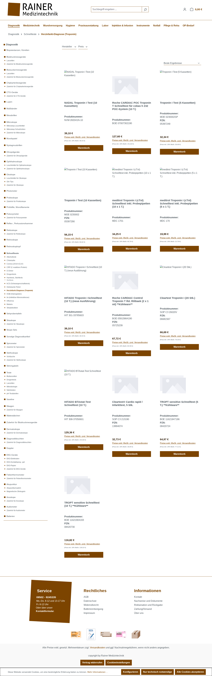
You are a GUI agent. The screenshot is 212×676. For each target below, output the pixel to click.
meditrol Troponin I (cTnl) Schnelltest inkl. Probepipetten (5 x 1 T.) (179, 203)
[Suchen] (145, 9)
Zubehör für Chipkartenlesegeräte (20, 87)
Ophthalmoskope (14, 161)
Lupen (9, 102)
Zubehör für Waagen (15, 410)
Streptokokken (12, 308)
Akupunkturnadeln (14, 488)
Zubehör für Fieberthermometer (19, 478)
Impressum (89, 613)
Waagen (10, 406)
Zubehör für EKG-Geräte (16, 469)
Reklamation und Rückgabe (148, 605)
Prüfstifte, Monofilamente (17, 207)
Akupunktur (11, 484)
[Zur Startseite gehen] (33, 9)
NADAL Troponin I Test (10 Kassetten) (80, 104)
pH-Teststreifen (12, 394)
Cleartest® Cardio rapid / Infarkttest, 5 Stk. (127, 403)
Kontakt (138, 597)
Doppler (10, 448)
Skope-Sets (11, 330)
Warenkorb (84, 148)
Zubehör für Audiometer (16, 510)
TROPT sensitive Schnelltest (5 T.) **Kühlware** (179, 403)
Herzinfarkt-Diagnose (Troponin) (20, 290)
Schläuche (11, 357)
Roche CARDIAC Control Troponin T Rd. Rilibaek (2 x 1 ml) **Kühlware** (130, 301)
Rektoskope (11, 230)
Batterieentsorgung (93, 609)
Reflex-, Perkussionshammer (19, 223)
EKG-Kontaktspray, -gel (16, 462)
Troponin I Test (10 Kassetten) (82, 200)
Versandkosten (97, 647)
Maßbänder (11, 108)
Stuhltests (10, 280)
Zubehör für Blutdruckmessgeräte (20, 64)
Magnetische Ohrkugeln (16, 491)
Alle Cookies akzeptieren (190, 672)
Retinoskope (12, 240)
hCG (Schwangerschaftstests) (18, 284)
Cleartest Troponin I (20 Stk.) (177, 298)
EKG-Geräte (12, 455)
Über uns (138, 613)
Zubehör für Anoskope (15, 501)
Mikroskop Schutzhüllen (16, 129)
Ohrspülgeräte (13, 152)
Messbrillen (11, 115)
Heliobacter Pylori (14, 287)
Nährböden (11, 390)
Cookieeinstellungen (118, 662)
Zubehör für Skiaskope (15, 324)
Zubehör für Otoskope (15, 185)
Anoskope (11, 497)
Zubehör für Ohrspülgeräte (17, 156)
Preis (81, 46)
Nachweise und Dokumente (148, 601)
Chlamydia (11, 260)
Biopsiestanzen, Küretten (17, 50)
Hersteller (67, 46)
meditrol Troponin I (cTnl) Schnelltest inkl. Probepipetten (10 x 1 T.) (131, 203)
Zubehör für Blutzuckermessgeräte (20, 77)
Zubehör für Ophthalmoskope (18, 169)
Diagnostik (12, 44)
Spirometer (11, 343)
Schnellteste (12, 253)
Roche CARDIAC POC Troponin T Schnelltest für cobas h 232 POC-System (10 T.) (131, 106)
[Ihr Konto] (184, 9)
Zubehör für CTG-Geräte (16, 96)
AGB (86, 597)
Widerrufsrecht (91, 605)
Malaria (10, 304)
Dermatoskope (13, 429)
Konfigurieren (130, 672)
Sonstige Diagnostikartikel (18, 336)
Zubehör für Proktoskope (16, 201)
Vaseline (10, 399)
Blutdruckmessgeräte (16, 57)
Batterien (10, 516)
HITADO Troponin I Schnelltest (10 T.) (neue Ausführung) (83, 300)
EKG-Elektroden (13, 459)
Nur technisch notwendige (157, 672)
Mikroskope (11, 122)
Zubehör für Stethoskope (16, 360)
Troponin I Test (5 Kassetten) (177, 102)
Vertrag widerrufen (92, 662)
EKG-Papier (11, 466)
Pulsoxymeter (12, 214)
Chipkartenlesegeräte (16, 83)
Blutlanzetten (12, 376)
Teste (8, 372)
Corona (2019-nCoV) (15, 264)
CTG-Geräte (12, 92)
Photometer (11, 191)
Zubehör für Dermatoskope (17, 433)
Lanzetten (10, 61)
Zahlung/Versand (143, 609)
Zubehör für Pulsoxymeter (17, 218)
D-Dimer (10, 271)
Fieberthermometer (15, 475)
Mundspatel (11, 138)
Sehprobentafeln (14, 313)
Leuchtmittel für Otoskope (17, 178)
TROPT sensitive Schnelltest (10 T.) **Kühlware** (82, 504)
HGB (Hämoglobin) (14, 294)
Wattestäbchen (13, 415)
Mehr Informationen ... (97, 672)
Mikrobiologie (12, 387)
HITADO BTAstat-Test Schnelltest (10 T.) (77, 403)
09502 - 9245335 (46, 597)
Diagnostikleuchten (15, 438)
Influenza (10, 301)
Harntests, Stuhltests (15, 278)
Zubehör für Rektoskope (16, 234)
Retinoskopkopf (13, 246)
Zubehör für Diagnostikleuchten (19, 442)
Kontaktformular (45, 611)
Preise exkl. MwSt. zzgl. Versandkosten (82, 137)
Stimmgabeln (12, 366)
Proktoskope (12, 197)
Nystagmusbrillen (14, 145)
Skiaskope (11, 320)
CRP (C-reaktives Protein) (17, 267)
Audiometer (11, 507)
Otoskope (10, 174)
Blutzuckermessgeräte (16, 70)
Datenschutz (90, 601)
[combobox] (116, 9)
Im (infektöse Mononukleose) (18, 297)
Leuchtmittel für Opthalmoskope (19, 165)
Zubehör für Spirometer (16, 347)
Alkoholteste (11, 257)
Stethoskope (12, 353)
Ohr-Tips (10, 182)
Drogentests (11, 274)
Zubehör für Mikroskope (16, 133)
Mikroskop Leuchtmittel (16, 126)
